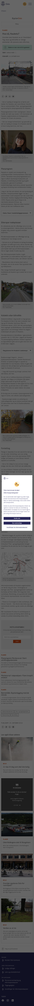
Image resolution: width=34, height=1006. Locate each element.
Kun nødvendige (17, 523)
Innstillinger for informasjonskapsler (17, 527)
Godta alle (17, 518)
